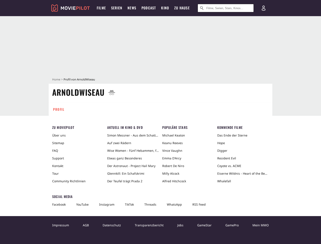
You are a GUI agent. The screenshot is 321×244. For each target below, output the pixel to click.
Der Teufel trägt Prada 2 (124, 181)
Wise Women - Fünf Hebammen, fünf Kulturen (133, 150)
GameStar (204, 225)
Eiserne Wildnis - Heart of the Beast (243, 173)
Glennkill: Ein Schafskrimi (125, 173)
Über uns (59, 135)
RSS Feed (199, 204)
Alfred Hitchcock (174, 181)
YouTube (82, 204)
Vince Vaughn (172, 150)
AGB (86, 225)
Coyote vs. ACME (229, 166)
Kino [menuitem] (165, 7)
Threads (150, 204)
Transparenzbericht (149, 225)
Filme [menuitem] (101, 7)
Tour (55, 173)
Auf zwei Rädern (119, 143)
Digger (222, 150)
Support (58, 158)
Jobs (180, 225)
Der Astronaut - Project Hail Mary (131, 166)
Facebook (59, 204)
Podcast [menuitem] (149, 7)
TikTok (129, 204)
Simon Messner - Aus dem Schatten (133, 135)
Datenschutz (112, 225)
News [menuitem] (132, 7)
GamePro (232, 225)
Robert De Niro (173, 166)
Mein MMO (260, 225)
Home (56, 79)
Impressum (60, 225)
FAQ (55, 150)
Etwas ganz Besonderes (124, 158)
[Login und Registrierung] (263, 8)
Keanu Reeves (172, 143)
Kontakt (57, 166)
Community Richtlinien (69, 181)
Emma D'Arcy (171, 158)
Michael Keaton (173, 135)
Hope (221, 143)
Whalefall (224, 181)
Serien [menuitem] (116, 7)
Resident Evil (226, 158)
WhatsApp (174, 204)
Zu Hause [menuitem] (182, 7)
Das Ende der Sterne (232, 135)
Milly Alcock (170, 173)
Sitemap (58, 143)
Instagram (106, 204)
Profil (58, 109)
